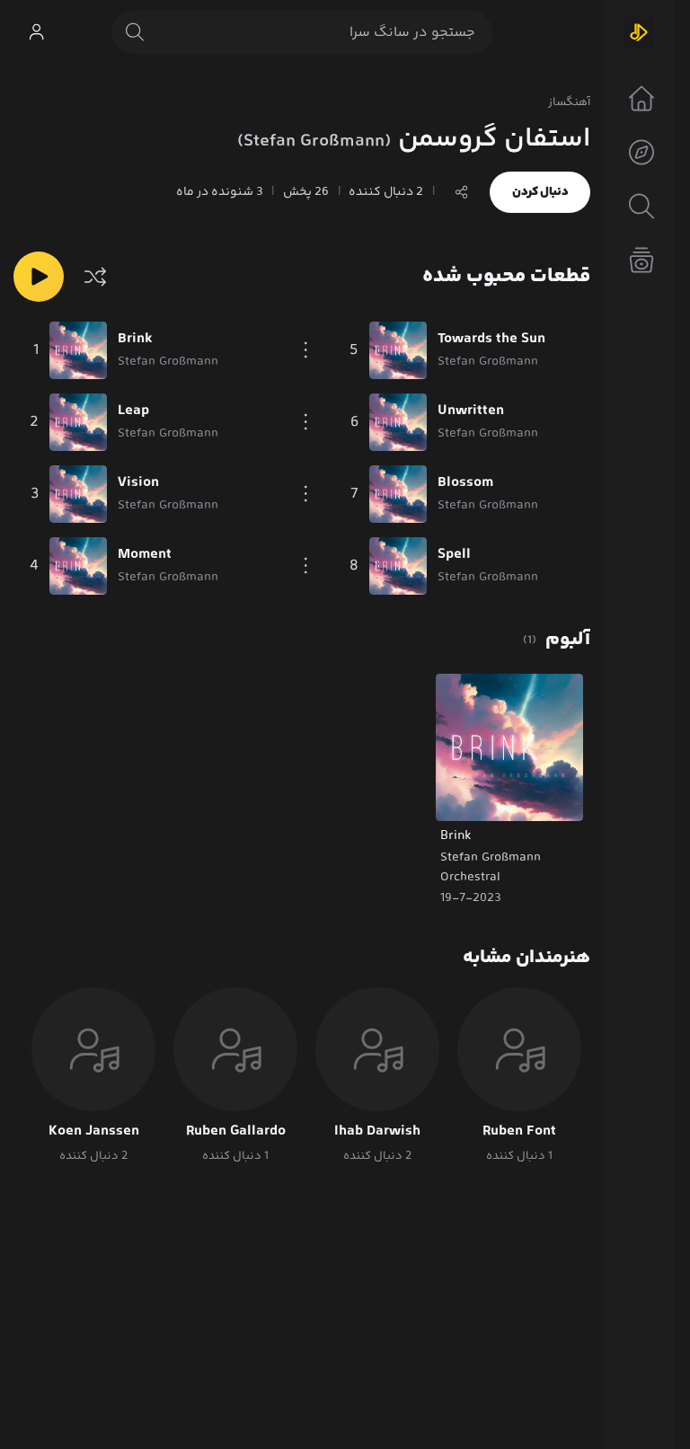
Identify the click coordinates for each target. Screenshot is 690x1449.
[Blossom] (398, 494)
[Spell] (398, 566)
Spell (454, 555)
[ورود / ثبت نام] (36, 32)
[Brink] (78, 350)
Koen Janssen (94, 1132)
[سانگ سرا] (639, 32)
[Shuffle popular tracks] (95, 277)
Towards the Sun (491, 339)
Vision (138, 483)
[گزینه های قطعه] (306, 350)
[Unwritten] (398, 422)
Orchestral (470, 878)
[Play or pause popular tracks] (38, 277)
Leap (133, 411)
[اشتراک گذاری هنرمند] (462, 192)
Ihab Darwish (377, 1132)
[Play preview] (466, 796)
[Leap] (78, 422)
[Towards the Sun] (398, 350)
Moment (145, 555)
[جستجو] (134, 32)
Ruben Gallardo (236, 1132)
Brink (135, 339)
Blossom (465, 483)
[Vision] (78, 494)
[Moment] (78, 566)
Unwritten (471, 411)
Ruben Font (519, 1132)
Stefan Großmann (490, 858)
